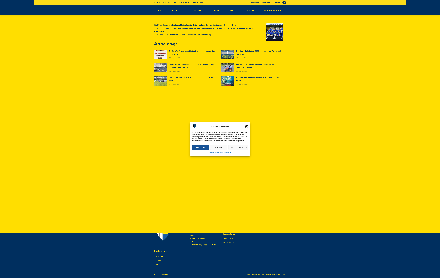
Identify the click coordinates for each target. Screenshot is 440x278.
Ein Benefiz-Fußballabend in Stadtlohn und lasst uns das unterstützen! (192, 52)
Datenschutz (219, 153)
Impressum (228, 153)
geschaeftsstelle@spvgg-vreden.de (202, 245)
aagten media (265, 274)
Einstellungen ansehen (238, 147)
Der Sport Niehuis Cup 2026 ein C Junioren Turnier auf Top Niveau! (258, 52)
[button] (247, 126)
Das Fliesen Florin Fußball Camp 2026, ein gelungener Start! (191, 79)
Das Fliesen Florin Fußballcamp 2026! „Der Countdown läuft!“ (258, 79)
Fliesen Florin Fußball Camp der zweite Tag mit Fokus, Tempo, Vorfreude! (258, 66)
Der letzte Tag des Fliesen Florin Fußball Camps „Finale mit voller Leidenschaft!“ (191, 66)
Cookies (211, 153)
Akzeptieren (200, 147)
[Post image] (160, 54)
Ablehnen (218, 147)
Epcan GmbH (281, 274)
